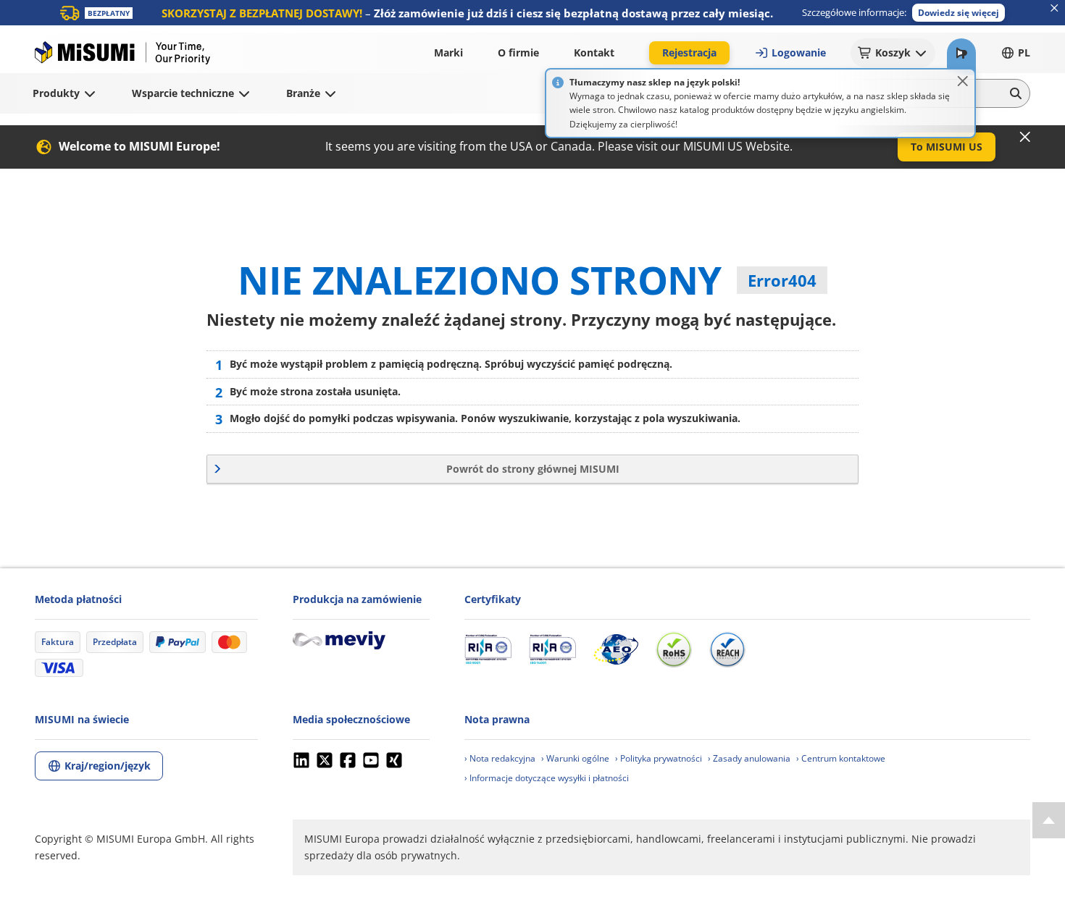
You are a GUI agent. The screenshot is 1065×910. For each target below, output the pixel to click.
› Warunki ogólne (575, 758)
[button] (958, 13)
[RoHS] (674, 649)
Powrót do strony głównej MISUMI (532, 469)
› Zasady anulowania (749, 758)
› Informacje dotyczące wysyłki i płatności (546, 778)
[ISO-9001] (487, 649)
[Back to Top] (1048, 820)
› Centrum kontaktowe (840, 758)
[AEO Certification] (615, 649)
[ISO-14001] (552, 649)
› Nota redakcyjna (499, 758)
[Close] (962, 81)
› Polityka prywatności (658, 758)
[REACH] (727, 649)
